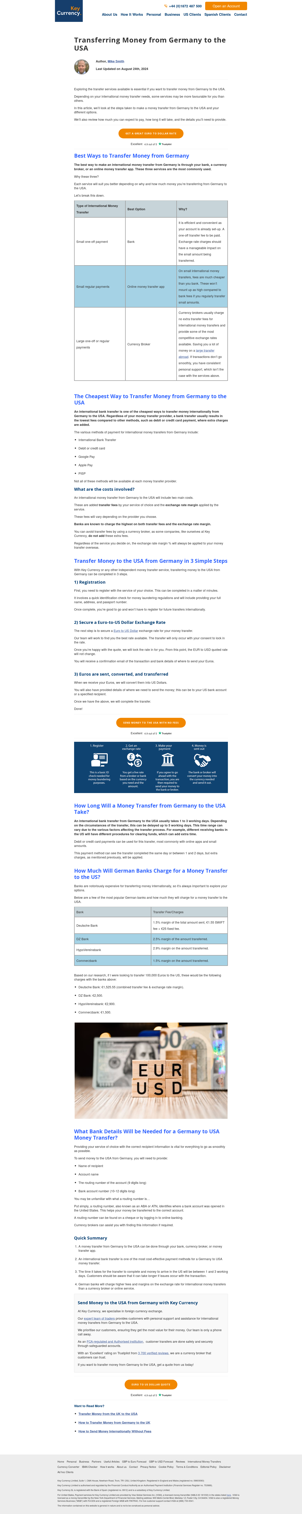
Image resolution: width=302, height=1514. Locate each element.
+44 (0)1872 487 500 (185, 5)
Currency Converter (68, 1467)
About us (122, 1467)
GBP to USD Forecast (161, 1461)
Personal (153, 14)
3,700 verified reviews (153, 1353)
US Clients (192, 14)
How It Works (132, 14)
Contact (240, 14)
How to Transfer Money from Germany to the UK (114, 1422)
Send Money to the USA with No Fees (151, 722)
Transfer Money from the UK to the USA (108, 1413)
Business (172, 14)
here (229, 1494)
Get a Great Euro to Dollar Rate (151, 133)
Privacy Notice (148, 1467)
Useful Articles (112, 1461)
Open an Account (226, 5)
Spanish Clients (217, 14)
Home (60, 1461)
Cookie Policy (166, 1467)
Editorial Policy (208, 1467)
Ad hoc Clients (65, 1472)
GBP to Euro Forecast (134, 1461)
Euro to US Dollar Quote (151, 1384)
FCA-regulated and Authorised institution (115, 1341)
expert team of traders (99, 1318)
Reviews (180, 1461)
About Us (109, 14)
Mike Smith (116, 61)
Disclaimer (225, 1467)
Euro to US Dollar (126, 630)
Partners (96, 1461)
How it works (107, 1467)
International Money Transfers (204, 1461)
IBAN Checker (90, 1467)
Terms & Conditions (187, 1467)
